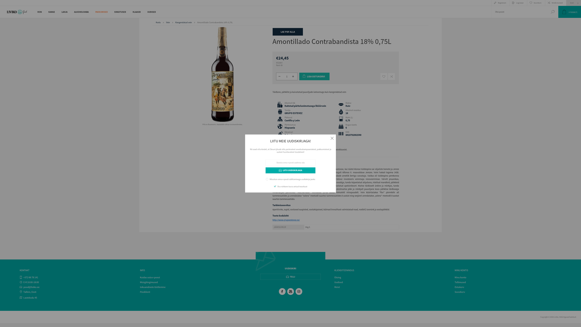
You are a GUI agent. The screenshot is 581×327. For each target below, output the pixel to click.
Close (332, 138)
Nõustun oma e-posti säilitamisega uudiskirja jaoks (292, 179)
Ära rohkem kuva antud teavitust (292, 186)
